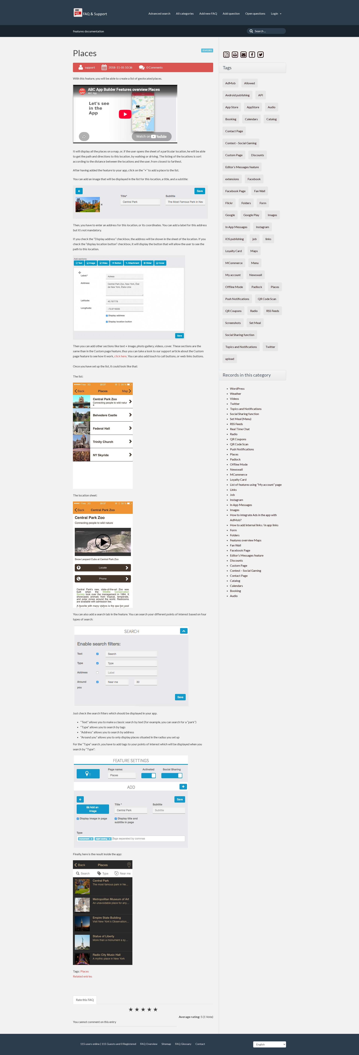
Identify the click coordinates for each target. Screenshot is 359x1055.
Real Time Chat (240, 429)
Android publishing (237, 95)
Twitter (270, 346)
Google (230, 215)
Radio (254, 311)
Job (232, 494)
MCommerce (234, 263)
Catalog (271, 119)
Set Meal (255, 323)
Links (233, 489)
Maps (254, 251)
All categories (185, 13)
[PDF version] (227, 54)
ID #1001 (207, 50)
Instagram (262, 227)
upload (229, 358)
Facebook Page (235, 191)
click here (120, 356)
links (268, 239)
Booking (230, 119)
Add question (231, 13)
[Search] (250, 31)
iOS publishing (234, 239)
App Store (231, 107)
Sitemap (166, 1043)
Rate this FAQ (85, 999)
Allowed (249, 83)
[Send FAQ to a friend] (244, 54)
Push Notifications (237, 299)
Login (275, 13)
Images (272, 215)
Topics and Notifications (241, 346)
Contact (200, 1043)
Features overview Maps (245, 540)
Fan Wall (259, 191)
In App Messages (236, 227)
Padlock (256, 287)
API (260, 95)
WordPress (237, 388)
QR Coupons (233, 311)
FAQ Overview (148, 1043)
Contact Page (234, 131)
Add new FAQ (208, 13)
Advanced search (159, 13)
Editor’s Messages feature (242, 167)
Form (263, 203)
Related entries (82, 976)
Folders (246, 203)
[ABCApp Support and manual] (91, 12)
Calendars (251, 119)
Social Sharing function (239, 334)
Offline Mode (234, 287)
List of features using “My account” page (256, 484)
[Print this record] (235, 54)
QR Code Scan (267, 299)
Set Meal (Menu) (240, 419)
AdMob (230, 83)
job (254, 239)
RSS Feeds (272, 311)
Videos (234, 398)
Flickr (229, 203)
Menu (255, 263)
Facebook (254, 179)
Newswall (255, 275)
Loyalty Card (233, 251)
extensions (232, 179)
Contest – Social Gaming (241, 143)
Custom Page (234, 155)
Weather (235, 393)
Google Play (251, 215)
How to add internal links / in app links (254, 525)
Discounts (257, 155)
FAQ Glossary (183, 1043)
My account (233, 275)
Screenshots (233, 323)
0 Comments (154, 67)
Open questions (255, 13)
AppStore (253, 107)
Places (84, 971)
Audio (271, 107)
